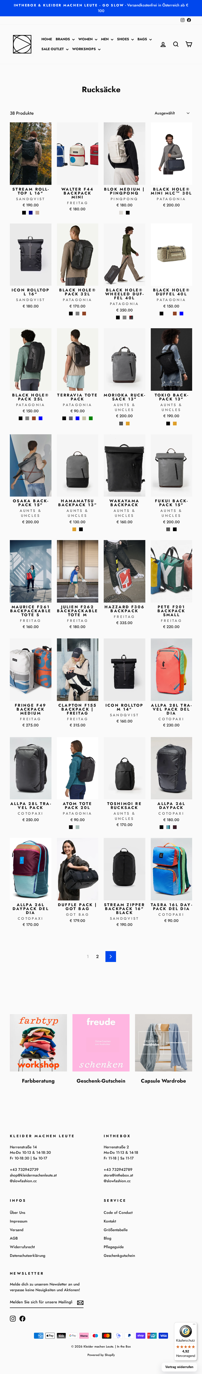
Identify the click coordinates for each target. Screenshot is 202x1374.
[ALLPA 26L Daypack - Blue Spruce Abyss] (168, 827)
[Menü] (194, 1325)
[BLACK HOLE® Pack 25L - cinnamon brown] (34, 418)
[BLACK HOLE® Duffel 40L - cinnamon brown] (174, 313)
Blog (107, 1238)
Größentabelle (116, 1230)
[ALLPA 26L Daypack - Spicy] (181, 827)
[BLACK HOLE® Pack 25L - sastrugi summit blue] (40, 418)
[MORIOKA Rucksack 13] (121, 423)
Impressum (18, 1221)
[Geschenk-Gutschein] (101, 1042)
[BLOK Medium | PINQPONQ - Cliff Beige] (121, 212)
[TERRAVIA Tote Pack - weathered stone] (84, 418)
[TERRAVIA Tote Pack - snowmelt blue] (77, 418)
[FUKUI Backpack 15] (168, 529)
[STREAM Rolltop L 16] (24, 212)
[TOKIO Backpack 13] (168, 423)
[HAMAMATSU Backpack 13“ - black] (81, 529)
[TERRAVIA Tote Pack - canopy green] (90, 418)
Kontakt (110, 1221)
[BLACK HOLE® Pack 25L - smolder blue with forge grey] (27, 418)
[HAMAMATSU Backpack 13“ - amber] (74, 529)
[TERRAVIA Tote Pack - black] (64, 418)
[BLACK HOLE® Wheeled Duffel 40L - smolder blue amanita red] (131, 317)
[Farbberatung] (38, 1042)
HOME (46, 39)
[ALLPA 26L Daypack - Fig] (174, 827)
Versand (16, 1230)
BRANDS (63, 39)
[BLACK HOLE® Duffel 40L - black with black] (161, 313)
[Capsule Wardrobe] (163, 1042)
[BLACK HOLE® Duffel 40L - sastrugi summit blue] (181, 313)
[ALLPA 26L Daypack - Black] (161, 827)
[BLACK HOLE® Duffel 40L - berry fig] (168, 313)
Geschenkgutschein (119, 1255)
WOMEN (86, 39)
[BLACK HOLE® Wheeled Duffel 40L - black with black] (118, 317)
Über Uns (17, 1212)
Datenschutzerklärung (27, 1255)
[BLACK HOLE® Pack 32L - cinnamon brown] (84, 313)
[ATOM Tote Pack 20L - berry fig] (84, 827)
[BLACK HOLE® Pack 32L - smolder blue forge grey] (77, 313)
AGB (14, 1238)
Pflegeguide (114, 1247)
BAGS (142, 39)
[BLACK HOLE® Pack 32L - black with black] (70, 313)
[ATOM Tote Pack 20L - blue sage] (77, 827)
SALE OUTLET (53, 48)
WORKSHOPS (84, 48)
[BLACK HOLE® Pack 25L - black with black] (20, 418)
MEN (105, 39)
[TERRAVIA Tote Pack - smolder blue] (70, 418)
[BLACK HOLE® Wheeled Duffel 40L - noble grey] (124, 317)
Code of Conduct (118, 1212)
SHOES (123, 39)
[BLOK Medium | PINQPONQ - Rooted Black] (127, 212)
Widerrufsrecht (22, 1247)
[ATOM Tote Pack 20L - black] (70, 827)
